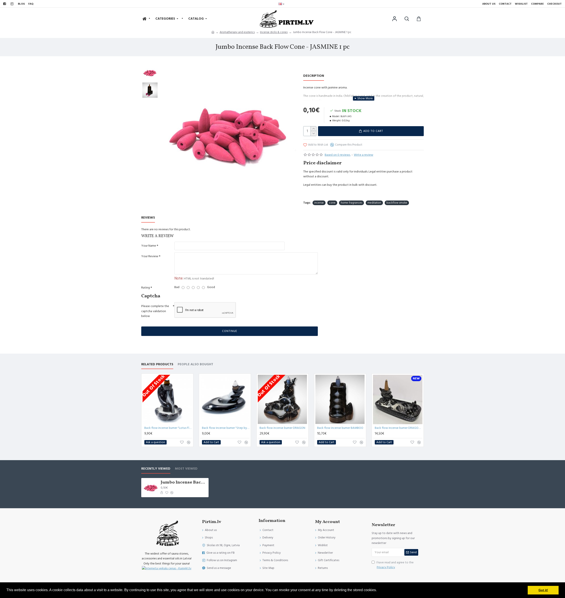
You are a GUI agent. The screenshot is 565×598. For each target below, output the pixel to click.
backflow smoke (396, 203)
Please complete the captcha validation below (155, 311)
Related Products (157, 364)
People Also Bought (195, 364)
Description (313, 76)
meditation (374, 203)
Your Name (148, 246)
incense (319, 203)
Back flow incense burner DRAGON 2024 (398, 428)
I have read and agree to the (395, 565)
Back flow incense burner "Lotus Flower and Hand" (168, 428)
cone (332, 203)
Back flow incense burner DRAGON (282, 428)
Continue (229, 331)
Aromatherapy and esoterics (237, 32)
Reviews (148, 218)
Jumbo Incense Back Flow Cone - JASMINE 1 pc (184, 482)
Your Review (149, 256)
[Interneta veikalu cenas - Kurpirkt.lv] (166, 568)
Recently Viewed (155, 469)
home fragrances (351, 203)
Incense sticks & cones (274, 32)
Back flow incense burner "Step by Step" (226, 428)
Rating (145, 287)
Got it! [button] (543, 590)
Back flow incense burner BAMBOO (340, 428)
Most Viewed (186, 469)
